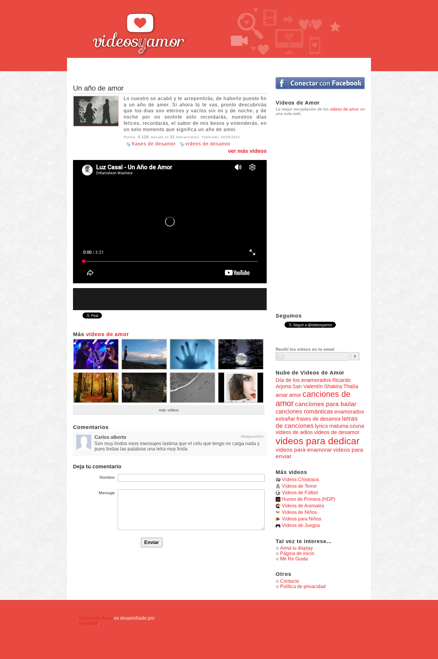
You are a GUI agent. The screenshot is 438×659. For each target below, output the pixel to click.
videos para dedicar (318, 441)
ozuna (357, 426)
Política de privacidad (303, 586)
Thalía (350, 386)
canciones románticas (304, 411)
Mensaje (107, 492)
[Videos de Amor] (155, 28)
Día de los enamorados (303, 380)
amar (282, 395)
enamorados (349, 411)
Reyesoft (88, 623)
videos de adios (294, 432)
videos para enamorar (304, 450)
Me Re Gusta (294, 558)
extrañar (285, 419)
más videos (169, 410)
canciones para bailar (325, 404)
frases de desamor (154, 143)
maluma (338, 426)
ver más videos (247, 151)
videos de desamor (208, 143)
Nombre (107, 477)
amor (295, 395)
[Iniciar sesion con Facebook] (320, 83)
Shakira (333, 386)
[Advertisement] (219, 65)
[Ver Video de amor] (96, 367)
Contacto (289, 581)
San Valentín (307, 386)
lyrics (321, 426)
